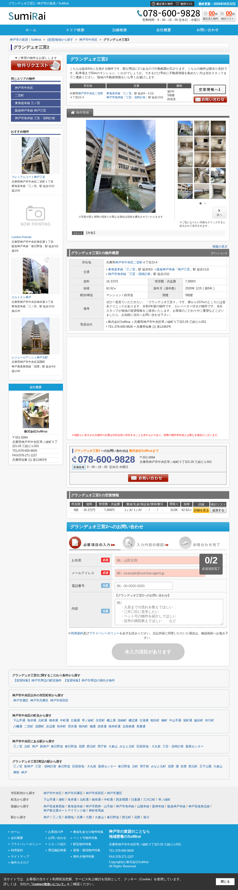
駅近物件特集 (82, 844)
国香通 (102, 726)
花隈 (82, 746)
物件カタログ (20, 862)
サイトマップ (20, 856)
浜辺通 (50, 726)
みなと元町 (127, 746)
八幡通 (17, 726)
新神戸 (44, 746)
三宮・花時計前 (135, 97)
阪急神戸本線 (166, 269)
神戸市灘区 (20, 700)
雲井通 (72, 726)
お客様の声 (55, 832)
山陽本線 (143, 806)
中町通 (64, 720)
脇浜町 (198, 720)
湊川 (146, 817)
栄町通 (187, 720)
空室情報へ (209, 89)
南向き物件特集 (83, 856)
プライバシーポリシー (104, 633)
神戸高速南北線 (199, 806)
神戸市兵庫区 (39, 700)
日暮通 (75, 720)
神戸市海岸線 (114, 97)
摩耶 (16, 772)
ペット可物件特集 (85, 838)
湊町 (62, 799)
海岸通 (31, 720)
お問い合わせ (57, 838)
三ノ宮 (127, 93)
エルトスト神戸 (21, 297)
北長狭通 (128, 726)
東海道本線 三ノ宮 (27, 103)
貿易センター (194, 746)
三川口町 (149, 799)
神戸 (35, 746)
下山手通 (19, 720)
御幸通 (53, 720)
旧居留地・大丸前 (148, 746)
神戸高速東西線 (54, 806)
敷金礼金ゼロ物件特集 (88, 832)
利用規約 (77, 633)
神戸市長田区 (59, 700)
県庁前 (102, 746)
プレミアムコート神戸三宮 (28, 177)
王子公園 (205, 766)
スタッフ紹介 (57, 844)
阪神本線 (158, 806)
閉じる (225, 881)
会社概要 (17, 838)
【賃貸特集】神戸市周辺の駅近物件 (37, 680)
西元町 (91, 746)
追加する (218, 510)
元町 (27, 746)
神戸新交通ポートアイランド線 (64, 810)
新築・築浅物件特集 (86, 850)
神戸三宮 (184, 269)
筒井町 (61, 726)
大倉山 (113, 746)
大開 (89, 817)
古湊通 (144, 720)
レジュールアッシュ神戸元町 (30, 357)
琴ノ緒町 (88, 720)
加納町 (122, 720)
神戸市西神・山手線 (99, 806)
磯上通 (111, 720)
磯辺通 (133, 720)
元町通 (42, 720)
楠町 (164, 720)
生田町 (100, 720)
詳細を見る (201, 510)
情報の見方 (220, 246)
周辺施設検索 (57, 850)
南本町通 (115, 726)
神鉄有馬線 (96, 810)
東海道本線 (113, 93)
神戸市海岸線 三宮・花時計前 (35, 118)
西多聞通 (122, 799)
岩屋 (184, 766)
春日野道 (57, 746)
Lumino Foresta (21, 237)
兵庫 (80, 817)
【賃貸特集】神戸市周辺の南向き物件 (89, 680)
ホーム (15, 832)
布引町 (209, 720)
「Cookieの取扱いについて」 (48, 884)
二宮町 (99, 93)
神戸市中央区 (86, 93)
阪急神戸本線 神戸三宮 (30, 110)
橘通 (93, 726)
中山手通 (175, 720)
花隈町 (39, 726)
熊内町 (83, 726)
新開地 (69, 817)
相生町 (154, 720)
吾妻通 (140, 726)
